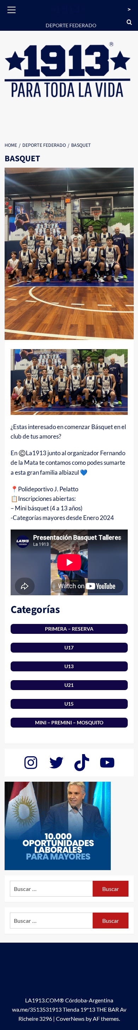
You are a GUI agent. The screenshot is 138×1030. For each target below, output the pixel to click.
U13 (69, 666)
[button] (12, 9)
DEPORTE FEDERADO (71, 25)
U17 (69, 647)
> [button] (129, 9)
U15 (69, 704)
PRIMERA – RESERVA (69, 629)
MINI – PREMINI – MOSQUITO (69, 722)
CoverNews (70, 1018)
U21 (69, 685)
